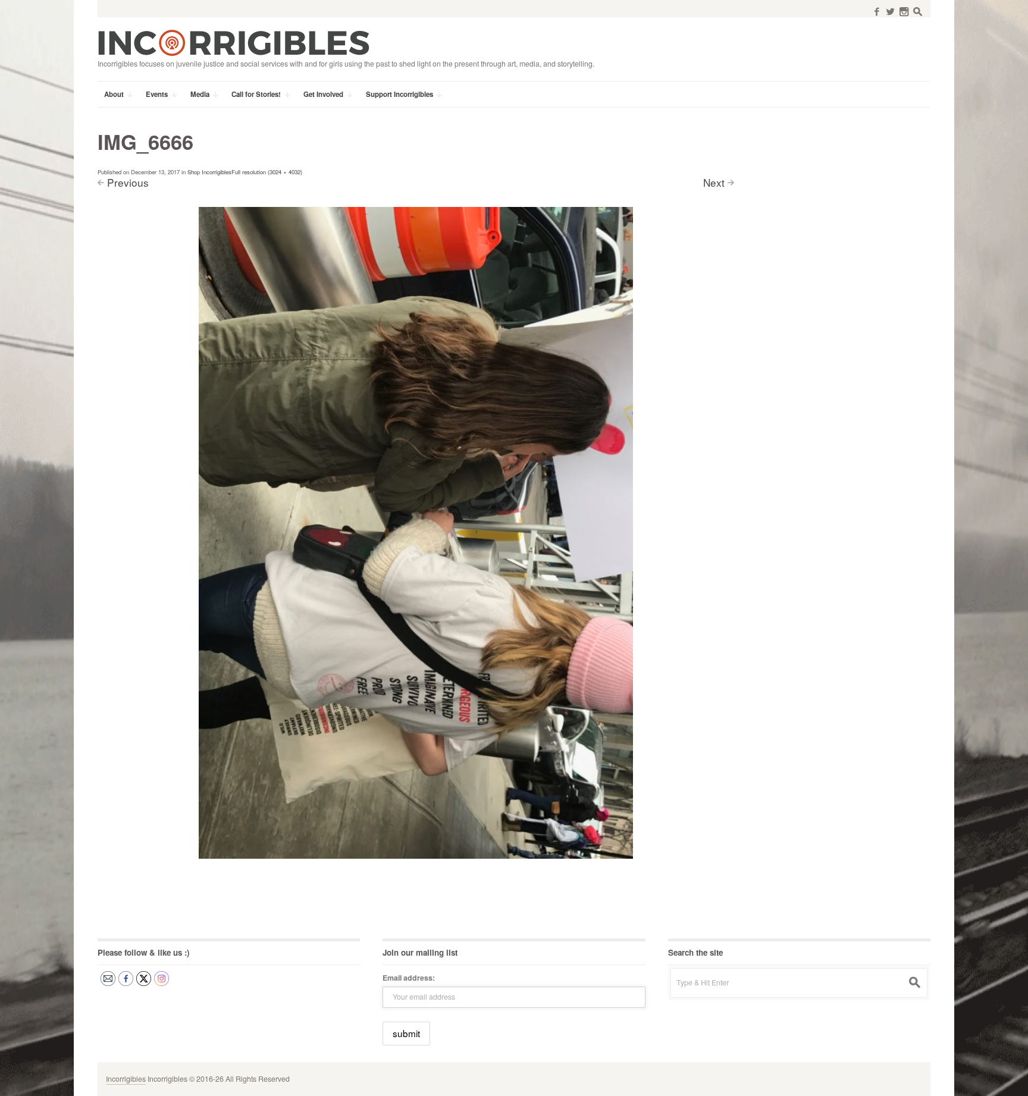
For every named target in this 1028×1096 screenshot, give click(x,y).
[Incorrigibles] (233, 42)
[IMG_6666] (416, 532)
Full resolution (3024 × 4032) (266, 172)
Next (714, 182)
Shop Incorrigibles (209, 172)
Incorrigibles (126, 1078)
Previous (128, 182)
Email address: (409, 977)
